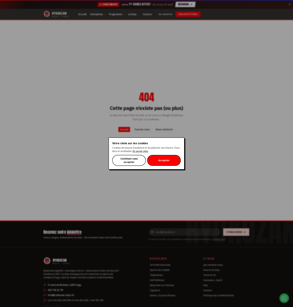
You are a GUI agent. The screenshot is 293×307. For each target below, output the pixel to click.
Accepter (164, 160)
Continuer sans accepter (129, 160)
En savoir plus (140, 151)
